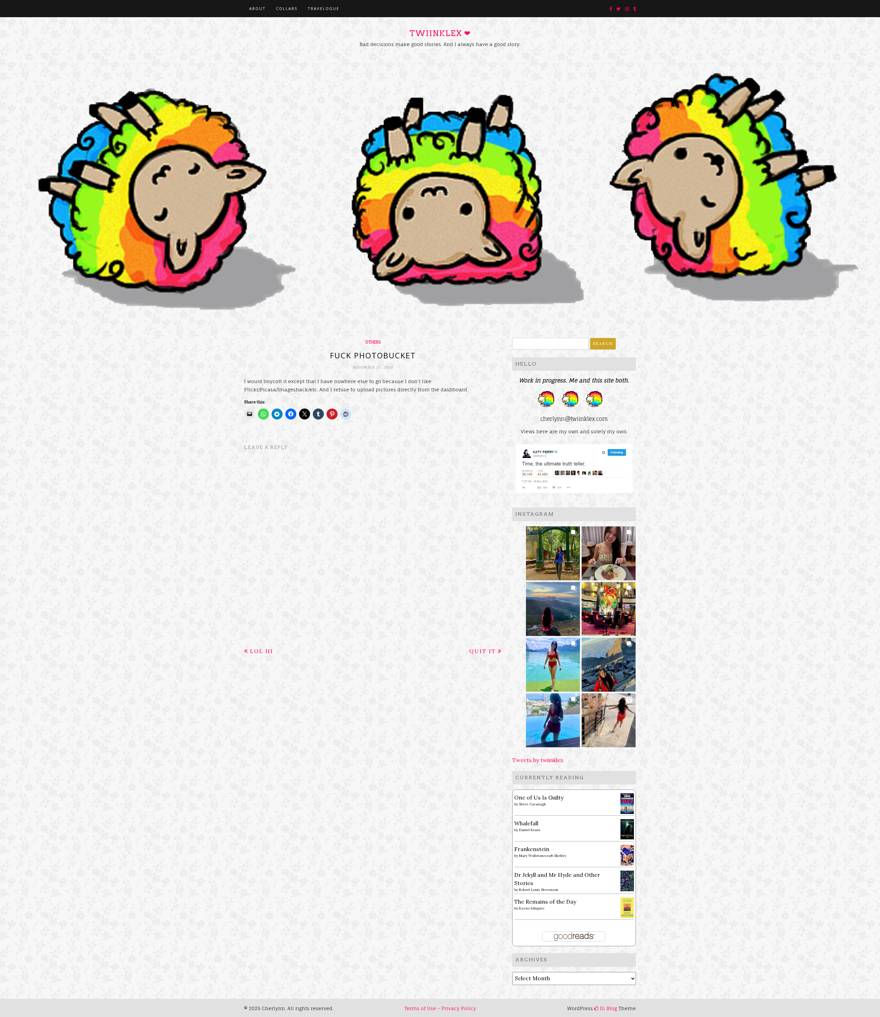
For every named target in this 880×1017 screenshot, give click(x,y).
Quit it (482, 651)
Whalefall (526, 823)
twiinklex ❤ (440, 33)
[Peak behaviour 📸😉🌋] (552, 606)
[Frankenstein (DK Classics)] (627, 854)
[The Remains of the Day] (627, 907)
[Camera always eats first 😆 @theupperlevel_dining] (608, 551)
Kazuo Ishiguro (531, 908)
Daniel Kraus (529, 830)
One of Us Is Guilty (538, 797)
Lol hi (261, 651)
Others (373, 342)
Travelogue (323, 8)
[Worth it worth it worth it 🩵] (552, 662)
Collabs (286, 8)
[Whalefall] (627, 828)
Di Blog (607, 1008)
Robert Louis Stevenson (538, 889)
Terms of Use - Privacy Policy (440, 1008)
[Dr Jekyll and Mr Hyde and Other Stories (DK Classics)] (627, 880)
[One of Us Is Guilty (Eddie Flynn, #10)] (627, 803)
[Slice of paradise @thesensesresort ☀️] (608, 718)
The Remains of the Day (545, 901)
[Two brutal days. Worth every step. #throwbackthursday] (608, 662)
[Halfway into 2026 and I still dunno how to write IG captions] (608, 606)
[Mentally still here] (552, 718)
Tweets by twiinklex (537, 760)
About (257, 8)
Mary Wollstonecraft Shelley (542, 855)
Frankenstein (531, 849)
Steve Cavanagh (532, 804)
